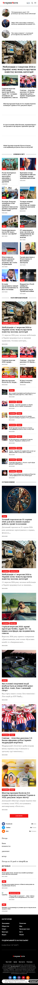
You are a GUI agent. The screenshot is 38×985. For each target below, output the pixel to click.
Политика (22, 923)
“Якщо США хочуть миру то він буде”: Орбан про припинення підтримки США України (23, 24)
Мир (4, 870)
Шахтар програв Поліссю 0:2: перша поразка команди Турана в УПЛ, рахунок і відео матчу (19, 105)
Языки (21, 934)
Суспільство (14, 323)
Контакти (22, 962)
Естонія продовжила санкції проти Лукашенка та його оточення (10, 286)
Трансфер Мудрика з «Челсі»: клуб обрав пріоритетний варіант (22, 463)
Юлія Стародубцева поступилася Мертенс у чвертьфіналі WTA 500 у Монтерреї (22, 474)
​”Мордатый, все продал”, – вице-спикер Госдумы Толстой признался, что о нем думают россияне (21, 897)
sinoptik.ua (23, 861)
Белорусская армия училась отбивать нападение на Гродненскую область (18, 885)
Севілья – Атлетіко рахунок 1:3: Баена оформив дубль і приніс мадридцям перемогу (27, 93)
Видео (4, 934)
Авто (21, 932)
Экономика (5, 923)
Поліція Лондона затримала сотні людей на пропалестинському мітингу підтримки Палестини (10, 206)
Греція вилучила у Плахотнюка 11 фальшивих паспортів (27, 259)
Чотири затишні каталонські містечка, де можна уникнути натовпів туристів (27, 205)
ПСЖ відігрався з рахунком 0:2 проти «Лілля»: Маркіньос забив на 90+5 (20, 440)
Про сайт (9, 962)
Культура (13, 356)
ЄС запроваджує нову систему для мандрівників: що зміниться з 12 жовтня (27, 233)
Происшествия (14, 893)
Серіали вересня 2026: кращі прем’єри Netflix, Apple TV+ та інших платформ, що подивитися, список (10, 93)
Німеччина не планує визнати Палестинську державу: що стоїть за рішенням (9, 260)
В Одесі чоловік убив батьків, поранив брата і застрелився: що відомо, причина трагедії (19, 125)
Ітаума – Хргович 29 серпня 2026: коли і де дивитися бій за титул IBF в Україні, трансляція (22, 452)
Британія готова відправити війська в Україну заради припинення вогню (28, 175)
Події (30, 376)
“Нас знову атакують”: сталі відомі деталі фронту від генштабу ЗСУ (22, 33)
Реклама (29, 962)
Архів (15, 962)
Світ (4, 169)
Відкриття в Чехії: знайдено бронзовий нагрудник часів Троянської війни (27, 287)
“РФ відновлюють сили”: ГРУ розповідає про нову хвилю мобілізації (23, 12)
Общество (5, 926)
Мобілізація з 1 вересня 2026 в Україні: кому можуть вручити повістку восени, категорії (19, 69)
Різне (4, 516)
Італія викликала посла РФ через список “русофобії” (9, 232)
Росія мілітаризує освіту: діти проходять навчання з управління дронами (9, 177)
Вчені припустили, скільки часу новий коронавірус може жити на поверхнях (17, 873)
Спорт (30, 356)
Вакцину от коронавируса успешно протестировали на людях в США (19, 908)
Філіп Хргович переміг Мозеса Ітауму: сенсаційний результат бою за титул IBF (18, 146)
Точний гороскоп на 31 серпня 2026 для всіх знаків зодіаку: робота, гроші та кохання (17, 521)
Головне (5, 323)
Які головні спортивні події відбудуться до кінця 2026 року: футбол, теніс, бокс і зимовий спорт (22, 394)
